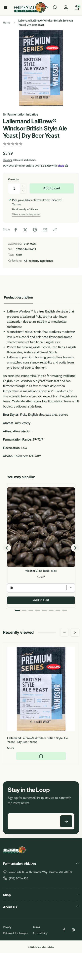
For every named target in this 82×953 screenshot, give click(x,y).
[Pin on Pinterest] (35, 230)
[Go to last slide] (7, 548)
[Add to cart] (41, 756)
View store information (26, 214)
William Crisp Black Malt (41, 570)
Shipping (7, 159)
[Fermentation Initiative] (15, 853)
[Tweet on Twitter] (25, 230)
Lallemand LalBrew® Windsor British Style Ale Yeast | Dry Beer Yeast (37, 739)
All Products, (31, 260)
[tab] (17, 610)
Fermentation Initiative (20, 114)
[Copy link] (55, 230)
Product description (18, 297)
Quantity (13, 179)
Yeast (19, 255)
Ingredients (46, 260)
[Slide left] (64, 632)
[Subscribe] (66, 821)
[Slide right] (75, 632)
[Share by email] (44, 229)
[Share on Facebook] (16, 230)
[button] (5, 7)
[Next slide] (75, 548)
